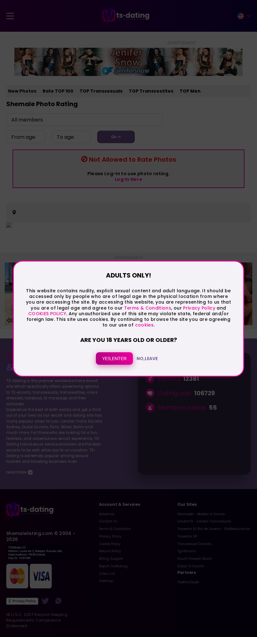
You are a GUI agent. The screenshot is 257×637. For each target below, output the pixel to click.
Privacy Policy (198, 308)
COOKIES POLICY (47, 313)
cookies (144, 325)
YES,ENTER (114, 358)
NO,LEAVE (147, 358)
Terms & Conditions (147, 308)
